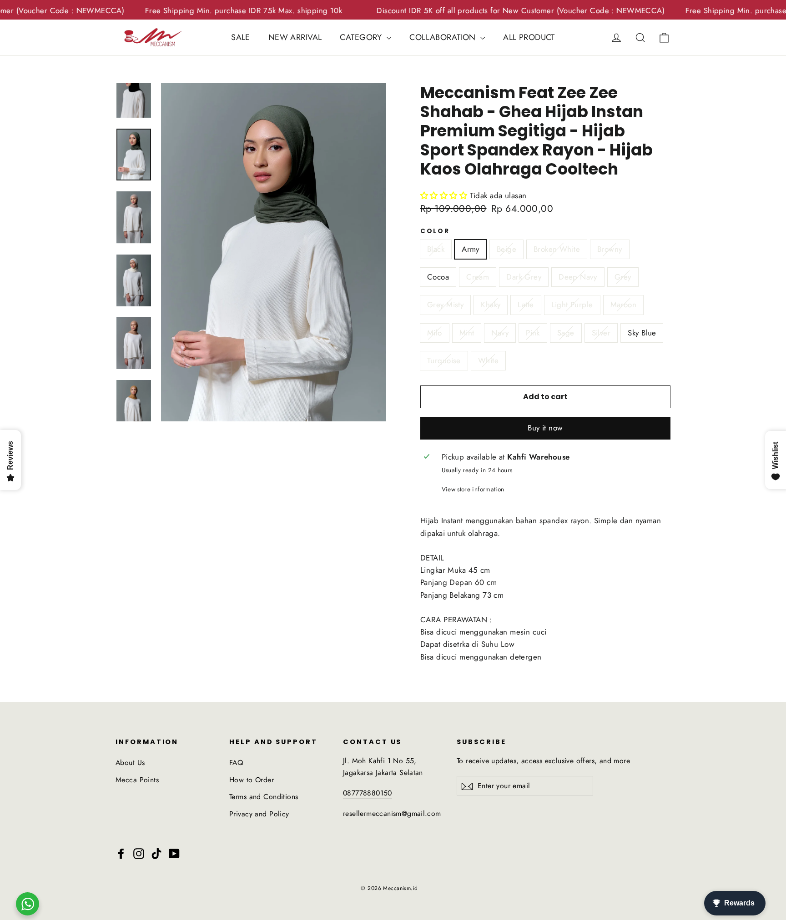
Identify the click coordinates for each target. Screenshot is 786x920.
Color (435, 231)
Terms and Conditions (263, 796)
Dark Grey (523, 276)
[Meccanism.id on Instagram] (138, 853)
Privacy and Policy (259, 814)
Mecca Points (137, 780)
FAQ (236, 762)
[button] (545, 428)
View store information (473, 489)
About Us (130, 762)
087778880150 (367, 793)
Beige (506, 249)
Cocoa (438, 276)
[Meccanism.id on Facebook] (121, 853)
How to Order (251, 780)
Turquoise (444, 360)
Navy (500, 332)
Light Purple (572, 304)
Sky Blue (642, 332)
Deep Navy (578, 276)
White (488, 360)
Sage (565, 332)
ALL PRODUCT (529, 37)
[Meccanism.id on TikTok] (156, 853)
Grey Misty (445, 304)
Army (470, 249)
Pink (533, 332)
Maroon (623, 304)
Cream (477, 276)
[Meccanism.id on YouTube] (174, 853)
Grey (623, 276)
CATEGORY (362, 37)
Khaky (490, 304)
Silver (601, 332)
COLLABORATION (443, 37)
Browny (609, 249)
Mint (466, 332)
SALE (240, 37)
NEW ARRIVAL (295, 37)
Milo (434, 332)
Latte (526, 304)
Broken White (557, 249)
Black (435, 249)
